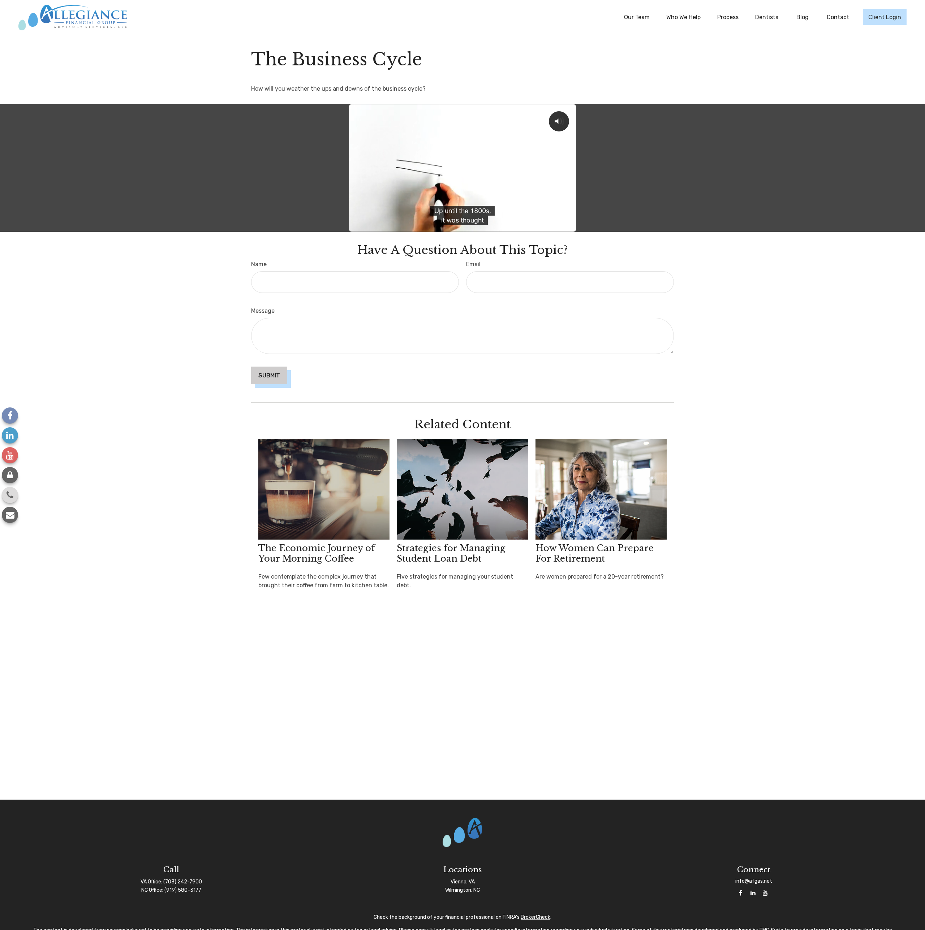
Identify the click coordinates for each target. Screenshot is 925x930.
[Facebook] (10, 415)
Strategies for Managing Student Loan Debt (451, 553)
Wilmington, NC (462, 890)
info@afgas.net (753, 881)
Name (259, 264)
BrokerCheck (535, 917)
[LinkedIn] (10, 435)
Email (473, 264)
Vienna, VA (463, 882)
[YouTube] (10, 455)
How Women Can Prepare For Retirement (594, 553)
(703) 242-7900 (182, 882)
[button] (637, 16)
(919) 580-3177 (182, 890)
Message (263, 310)
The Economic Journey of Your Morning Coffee (316, 553)
